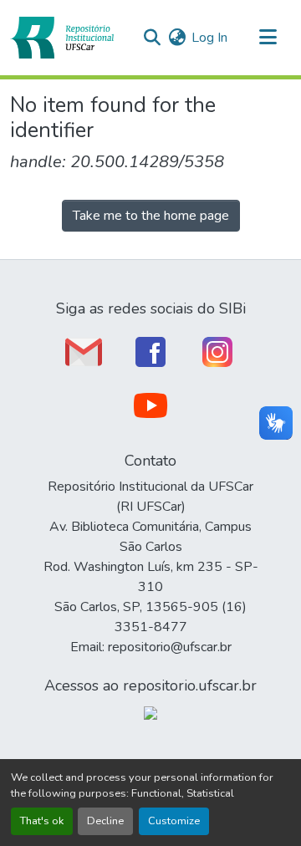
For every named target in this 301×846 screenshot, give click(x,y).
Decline (105, 820)
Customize (174, 820)
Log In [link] (209, 37)
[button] (62, 38)
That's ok (42, 820)
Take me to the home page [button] (151, 215)
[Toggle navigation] (267, 38)
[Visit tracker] (150, 712)
